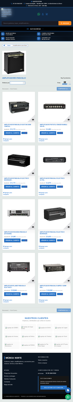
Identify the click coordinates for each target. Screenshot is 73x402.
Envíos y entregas (9, 376)
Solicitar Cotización (10, 379)
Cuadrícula (64, 84)
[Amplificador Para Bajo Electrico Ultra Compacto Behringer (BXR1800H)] (54, 160)
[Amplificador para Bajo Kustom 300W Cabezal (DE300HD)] (18, 107)
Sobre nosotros (42, 360)
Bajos (9, 45)
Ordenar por (5, 82)
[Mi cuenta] (43, 14)
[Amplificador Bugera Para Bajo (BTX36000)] (18, 214)
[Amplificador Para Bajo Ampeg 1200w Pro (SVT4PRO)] (54, 268)
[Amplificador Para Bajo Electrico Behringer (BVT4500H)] (18, 160)
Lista (70, 84)
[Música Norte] (19, 14)
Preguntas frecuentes (10, 373)
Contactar (7, 381)
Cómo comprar (42, 363)
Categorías (35, 29)
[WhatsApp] (39, 14)
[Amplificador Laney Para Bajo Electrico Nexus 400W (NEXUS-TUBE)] (18, 268)
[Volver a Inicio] (4, 45)
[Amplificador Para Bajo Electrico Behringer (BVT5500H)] (54, 214)
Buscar (66, 23)
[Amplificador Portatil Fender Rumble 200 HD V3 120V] (54, 107)
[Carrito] (47, 14)
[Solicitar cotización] (68, 390)
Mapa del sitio (8, 384)
